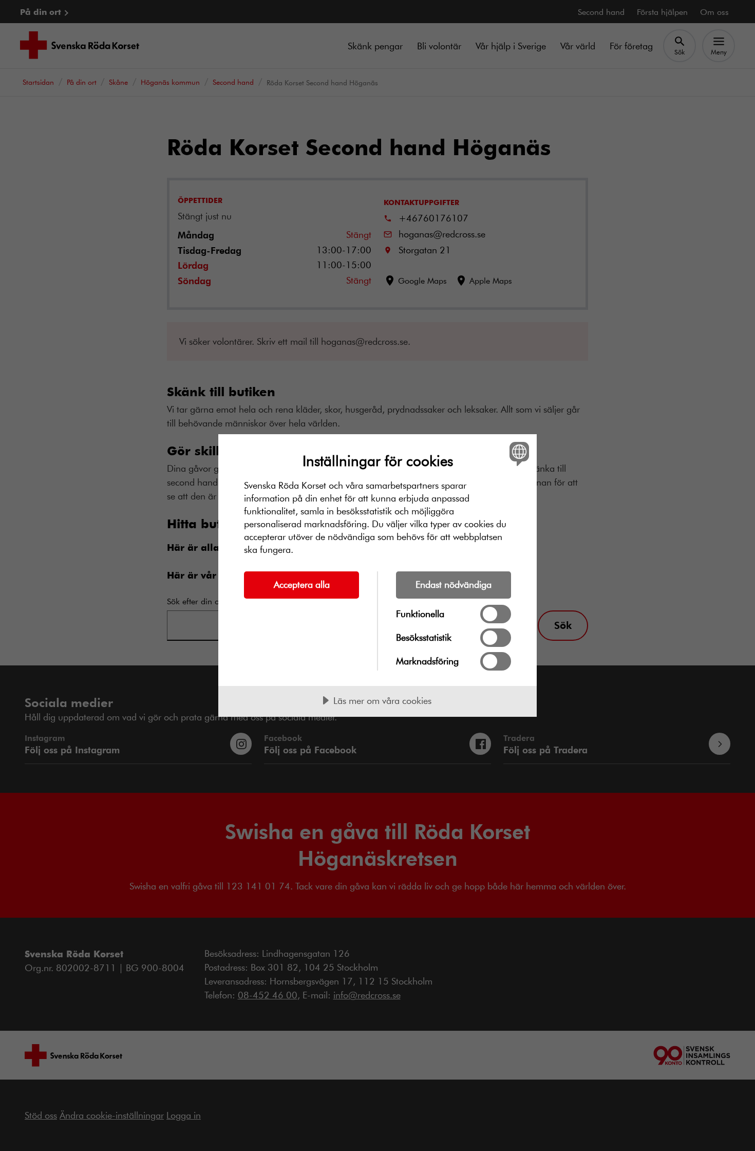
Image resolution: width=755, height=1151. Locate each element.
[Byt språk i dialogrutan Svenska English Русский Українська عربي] (517, 453)
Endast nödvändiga (454, 584)
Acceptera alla (302, 584)
